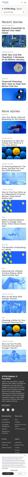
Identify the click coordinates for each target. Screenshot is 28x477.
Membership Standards (5, 432)
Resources (18, 416)
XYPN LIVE (5, 445)
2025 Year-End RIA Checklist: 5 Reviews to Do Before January (13, 57)
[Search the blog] (23, 12)
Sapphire (4, 429)
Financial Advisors (7, 25)
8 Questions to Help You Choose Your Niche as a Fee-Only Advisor (13, 143)
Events (4, 439)
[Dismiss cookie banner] (25, 455)
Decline (20, 473)
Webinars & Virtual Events (20, 425)
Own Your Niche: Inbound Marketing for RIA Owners (13, 118)
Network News (19, 445)
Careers (17, 447)
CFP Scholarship (20, 429)
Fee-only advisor (7, 138)
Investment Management (6, 425)
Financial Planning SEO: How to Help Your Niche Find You (14, 84)
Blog (16, 419)
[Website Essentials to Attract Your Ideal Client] (14, 41)
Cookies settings (14, 470)
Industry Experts (7, 447)
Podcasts (17, 422)
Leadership (18, 442)
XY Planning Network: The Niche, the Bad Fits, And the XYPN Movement (14, 168)
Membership (6, 416)
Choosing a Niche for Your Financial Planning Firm (13, 321)
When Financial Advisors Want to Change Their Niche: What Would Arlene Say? (14, 223)
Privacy (17, 452)
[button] (25, 2)
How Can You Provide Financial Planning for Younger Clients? (12, 346)
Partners (17, 450)
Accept (7, 473)
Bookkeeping (6, 422)
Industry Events (6, 442)
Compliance (5, 419)
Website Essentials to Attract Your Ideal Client (13, 30)
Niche (3, 217)
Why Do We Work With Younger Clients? (12, 298)
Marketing (5, 78)
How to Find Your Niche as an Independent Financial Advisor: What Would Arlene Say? (14, 195)
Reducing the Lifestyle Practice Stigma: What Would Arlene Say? (12, 273)
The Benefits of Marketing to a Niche (14, 248)
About (17, 439)
